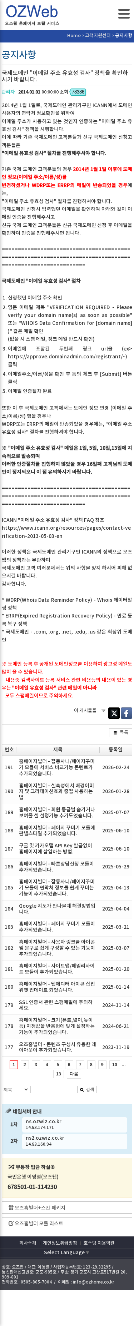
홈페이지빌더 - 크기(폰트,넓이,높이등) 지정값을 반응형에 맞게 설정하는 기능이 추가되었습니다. (57, 1026)
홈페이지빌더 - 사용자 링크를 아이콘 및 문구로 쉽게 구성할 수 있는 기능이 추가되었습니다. (57, 948)
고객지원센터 (98, 36)
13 (58, 1074)
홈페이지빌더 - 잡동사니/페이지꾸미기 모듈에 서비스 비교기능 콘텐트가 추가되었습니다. (57, 767)
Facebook (126, 713)
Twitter (114, 713)
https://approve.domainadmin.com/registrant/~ (66, 357)
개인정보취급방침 (60, 1243)
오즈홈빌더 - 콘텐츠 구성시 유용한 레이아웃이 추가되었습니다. (57, 1048)
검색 (90, 1089)
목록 (124, 732)
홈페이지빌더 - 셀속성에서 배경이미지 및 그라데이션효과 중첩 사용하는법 (56, 792)
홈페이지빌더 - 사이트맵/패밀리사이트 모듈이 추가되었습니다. (57, 969)
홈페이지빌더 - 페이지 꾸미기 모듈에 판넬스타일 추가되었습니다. (57, 831)
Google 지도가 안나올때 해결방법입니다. (57, 909)
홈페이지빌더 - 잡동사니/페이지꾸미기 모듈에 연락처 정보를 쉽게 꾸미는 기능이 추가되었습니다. (57, 888)
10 (114, 1064)
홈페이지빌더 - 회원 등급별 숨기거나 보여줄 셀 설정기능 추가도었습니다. (57, 813)
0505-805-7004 (36, 1282)
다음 (74, 1073)
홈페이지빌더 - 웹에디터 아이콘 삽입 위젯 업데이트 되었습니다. (57, 987)
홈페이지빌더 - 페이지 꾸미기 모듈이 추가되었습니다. (57, 927)
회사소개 (27, 1243)
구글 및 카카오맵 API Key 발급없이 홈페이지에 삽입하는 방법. (55, 849)
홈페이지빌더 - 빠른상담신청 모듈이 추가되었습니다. (56, 867)
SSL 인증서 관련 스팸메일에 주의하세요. (56, 1005)
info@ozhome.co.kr (93, 1282)
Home (74, 36)
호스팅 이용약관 (99, 1243)
